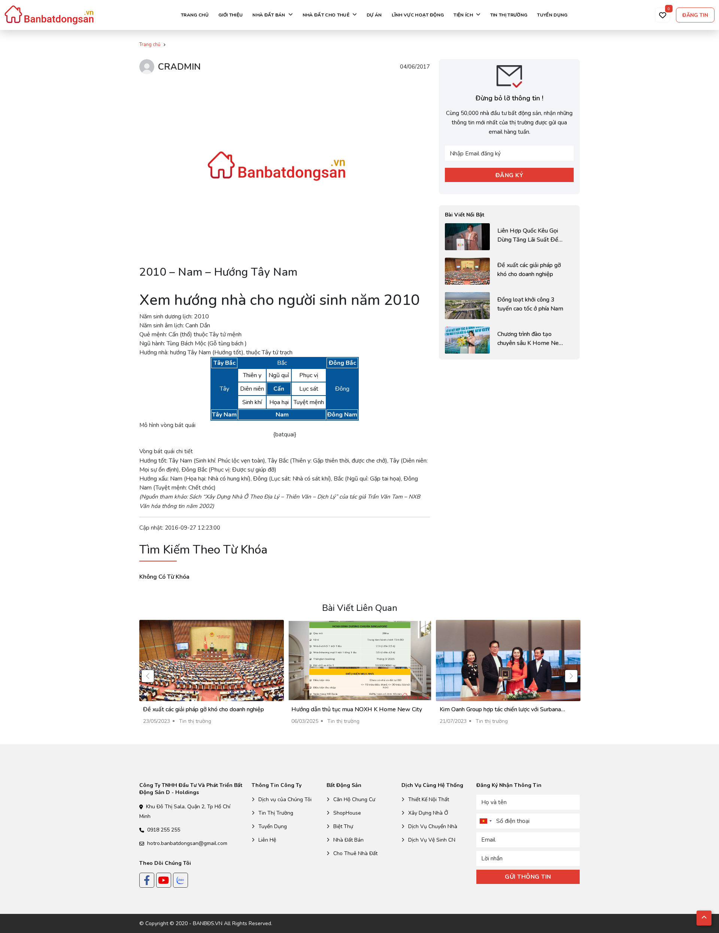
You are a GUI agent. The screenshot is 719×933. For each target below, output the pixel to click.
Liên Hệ (267, 839)
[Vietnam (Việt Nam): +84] (485, 821)
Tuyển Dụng (272, 826)
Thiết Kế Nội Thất (428, 799)
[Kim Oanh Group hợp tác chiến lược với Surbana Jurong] (508, 676)
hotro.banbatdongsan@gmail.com (187, 843)
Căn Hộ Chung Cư (354, 799)
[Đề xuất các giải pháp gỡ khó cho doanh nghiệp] (509, 271)
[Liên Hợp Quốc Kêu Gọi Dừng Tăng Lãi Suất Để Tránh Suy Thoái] (509, 236)
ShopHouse (347, 813)
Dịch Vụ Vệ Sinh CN (431, 839)
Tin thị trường (508, 15)
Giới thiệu (230, 15)
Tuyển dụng (552, 15)
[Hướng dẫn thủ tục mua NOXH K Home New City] (360, 676)
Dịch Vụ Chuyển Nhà (432, 826)
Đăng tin (695, 15)
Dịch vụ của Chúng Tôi (285, 799)
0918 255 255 (163, 829)
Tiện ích (463, 15)
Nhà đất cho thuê (326, 15)
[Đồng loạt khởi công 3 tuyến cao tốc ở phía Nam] (509, 305)
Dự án (374, 15)
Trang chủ (195, 15)
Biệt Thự (343, 826)
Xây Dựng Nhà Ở (428, 813)
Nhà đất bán (268, 15)
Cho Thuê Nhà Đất (355, 853)
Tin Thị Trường (275, 813)
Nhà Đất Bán (348, 839)
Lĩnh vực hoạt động (418, 15)
